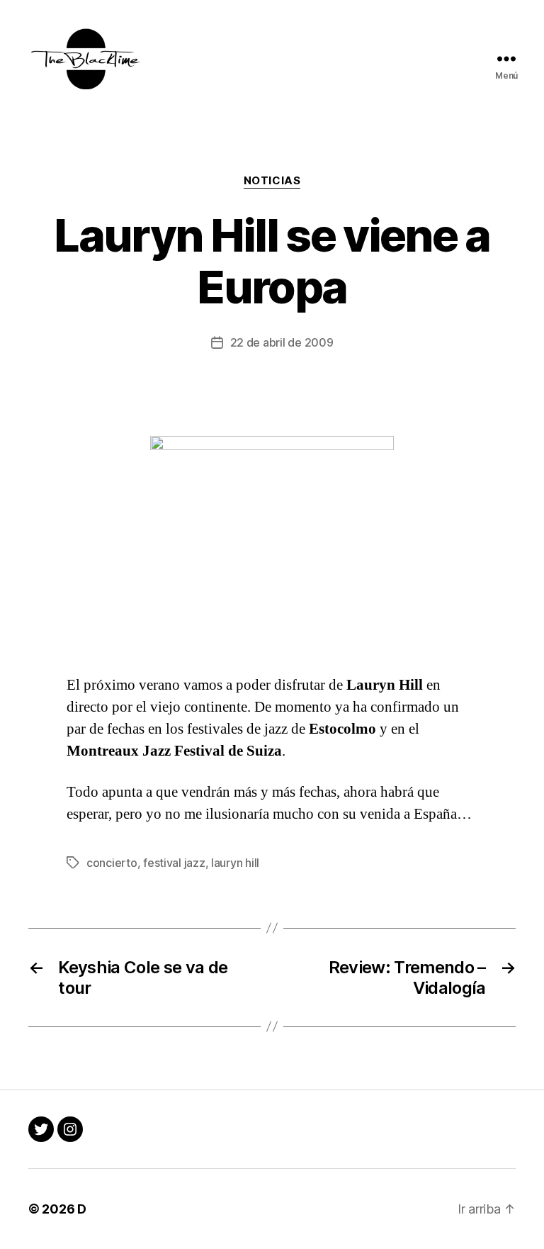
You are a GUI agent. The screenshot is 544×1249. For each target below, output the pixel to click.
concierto (111, 863)
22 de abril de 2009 (282, 342)
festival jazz (174, 863)
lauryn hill (235, 863)
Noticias (272, 180)
